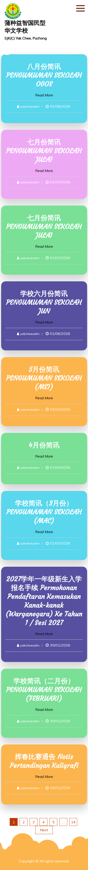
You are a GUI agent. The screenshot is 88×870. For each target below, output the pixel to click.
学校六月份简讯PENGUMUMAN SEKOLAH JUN (44, 302)
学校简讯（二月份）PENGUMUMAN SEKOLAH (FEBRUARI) (44, 690)
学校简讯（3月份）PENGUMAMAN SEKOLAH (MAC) (44, 512)
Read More (44, 95)
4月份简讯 (44, 445)
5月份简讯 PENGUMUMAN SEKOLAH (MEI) (44, 378)
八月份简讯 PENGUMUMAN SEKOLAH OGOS (44, 75)
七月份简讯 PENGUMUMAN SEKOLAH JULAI (44, 151)
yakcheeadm (29, 106)
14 (73, 822)
